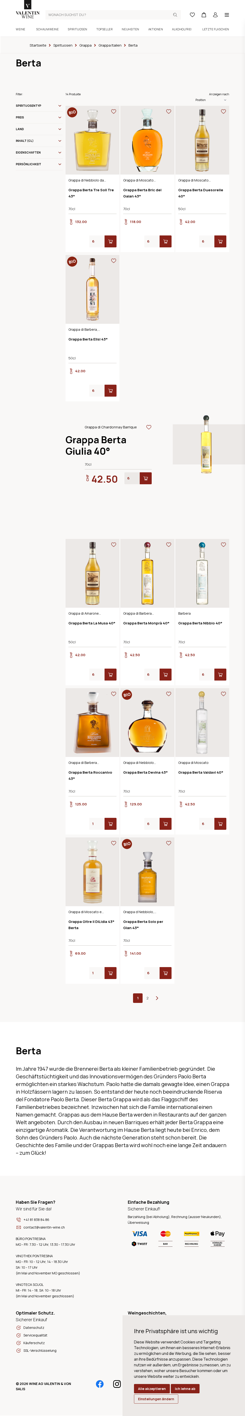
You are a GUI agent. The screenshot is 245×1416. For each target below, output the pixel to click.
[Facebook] (99, 1384)
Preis (20, 117)
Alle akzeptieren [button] (152, 1388)
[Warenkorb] (204, 15)
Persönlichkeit (28, 164)
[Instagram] (117, 1384)
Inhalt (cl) (24, 141)
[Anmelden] (215, 15)
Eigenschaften (28, 152)
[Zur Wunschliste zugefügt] (114, 111)
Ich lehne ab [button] (185, 1388)
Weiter (157, 998)
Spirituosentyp (28, 106)
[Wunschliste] (192, 15)
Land (20, 129)
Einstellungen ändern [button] (156, 1399)
